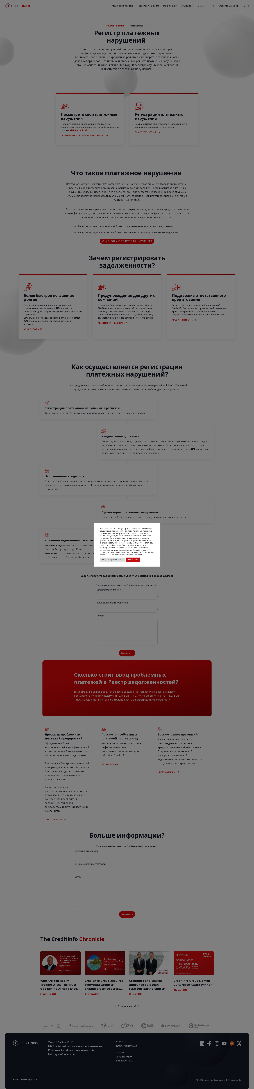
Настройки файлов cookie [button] (112, 559)
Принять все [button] (133, 559)
